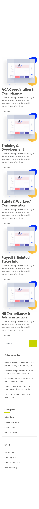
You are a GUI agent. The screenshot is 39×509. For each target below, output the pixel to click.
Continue (6, 111)
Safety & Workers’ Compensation (16, 203)
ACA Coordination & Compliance (18, 91)
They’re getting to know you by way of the (18, 395)
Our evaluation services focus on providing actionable (18, 380)
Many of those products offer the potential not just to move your (19, 364)
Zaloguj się (9, 452)
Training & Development (13, 147)
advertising (9, 417)
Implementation (11, 422)
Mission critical (11, 427)
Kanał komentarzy (12, 462)
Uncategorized (10, 432)
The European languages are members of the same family (17, 387)
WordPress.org (10, 467)
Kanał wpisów (10, 457)
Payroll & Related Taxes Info (16, 259)
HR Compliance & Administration (16, 315)
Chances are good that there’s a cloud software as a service (18, 372)
